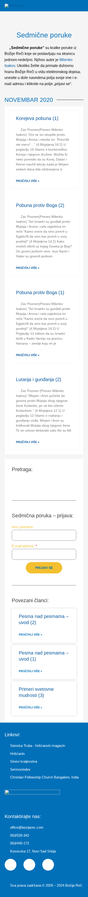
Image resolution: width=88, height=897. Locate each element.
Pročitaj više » (27, 181)
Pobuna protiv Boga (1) (40, 292)
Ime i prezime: (23, 527)
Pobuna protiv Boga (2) (40, 205)
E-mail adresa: (23, 546)
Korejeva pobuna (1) (37, 118)
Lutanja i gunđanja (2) (38, 379)
